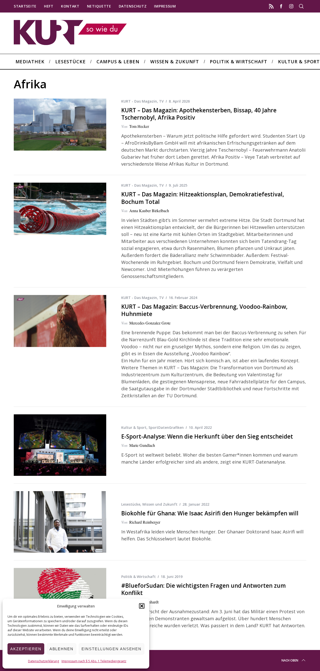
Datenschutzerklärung (43, 661)
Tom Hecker (139, 126)
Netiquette (99, 6)
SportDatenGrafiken (166, 427)
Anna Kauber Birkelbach (149, 210)
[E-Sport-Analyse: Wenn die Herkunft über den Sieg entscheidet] (60, 445)
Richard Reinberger (144, 522)
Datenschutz (133, 6)
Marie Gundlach (142, 445)
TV (161, 101)
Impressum (165, 6)
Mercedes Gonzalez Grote (149, 322)
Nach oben (290, 660)
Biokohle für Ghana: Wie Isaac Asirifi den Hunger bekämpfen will (209, 513)
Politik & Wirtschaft (138, 576)
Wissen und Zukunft (160, 504)
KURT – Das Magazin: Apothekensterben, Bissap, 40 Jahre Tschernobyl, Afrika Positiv (198, 113)
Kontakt (70, 6)
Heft (49, 6)
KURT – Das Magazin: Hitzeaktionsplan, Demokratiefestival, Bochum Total (202, 197)
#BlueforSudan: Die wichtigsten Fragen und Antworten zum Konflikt (203, 589)
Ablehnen (62, 649)
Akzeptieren (26, 649)
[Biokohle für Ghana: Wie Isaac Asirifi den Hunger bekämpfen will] (60, 522)
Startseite (25, 6)
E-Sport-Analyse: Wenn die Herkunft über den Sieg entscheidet (207, 436)
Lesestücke (130, 504)
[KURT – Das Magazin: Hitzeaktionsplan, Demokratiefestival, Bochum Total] (60, 209)
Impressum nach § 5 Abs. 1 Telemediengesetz (94, 661)
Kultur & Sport (133, 427)
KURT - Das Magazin (139, 101)
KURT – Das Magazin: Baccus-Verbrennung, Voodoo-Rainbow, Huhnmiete (204, 310)
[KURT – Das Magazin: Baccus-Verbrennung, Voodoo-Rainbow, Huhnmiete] (60, 321)
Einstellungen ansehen (112, 649)
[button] (141, 605)
